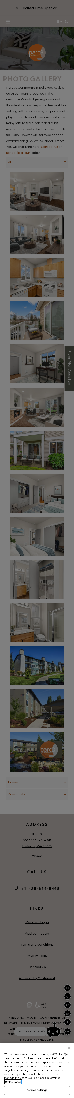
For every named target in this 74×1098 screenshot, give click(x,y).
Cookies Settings (37, 1090)
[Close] (69, 1048)
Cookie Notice (13, 1082)
